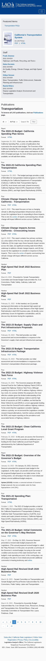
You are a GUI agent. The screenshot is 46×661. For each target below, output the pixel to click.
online (30, 560)
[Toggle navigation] (42, 11)
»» (12, 626)
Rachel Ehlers (8, 86)
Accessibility (34, 640)
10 (40, 622)
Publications (38, 113)
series (15, 217)
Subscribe (7, 637)
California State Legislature (22, 637)
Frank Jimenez (8, 56)
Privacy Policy (23, 640)
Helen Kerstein (8, 64)
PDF (16, 43)
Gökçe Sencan (8, 75)
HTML (23, 43)
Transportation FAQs (12, 26)
